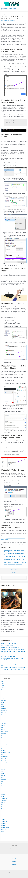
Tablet (2, 806)
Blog (2, 691)
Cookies (14, 863)
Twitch (2, 813)
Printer (2, 781)
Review (3, 792)
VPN (2, 817)
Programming (4, 785)
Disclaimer (14, 861)
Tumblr (2, 810)
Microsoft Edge (4, 756)
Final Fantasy (4, 719)
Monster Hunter (4, 760)
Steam (2, 804)
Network (3, 767)
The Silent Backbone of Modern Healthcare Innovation (13, 649)
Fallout (2, 716)
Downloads (3, 706)
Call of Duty (4, 696)
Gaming (3, 727)
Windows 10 (4, 821)
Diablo (2, 702)
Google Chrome (11, 20)
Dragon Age (4, 710)
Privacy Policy (14, 858)
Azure (2, 687)
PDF (2, 777)
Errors (2, 714)
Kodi (2, 748)
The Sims (3, 808)
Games (2, 725)
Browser (3, 693)
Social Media (4, 800)
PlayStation (3, 779)
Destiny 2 (3, 700)
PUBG (2, 788)
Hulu (2, 737)
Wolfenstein (4, 829)
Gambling (3, 723)
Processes (3, 783)
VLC (2, 815)
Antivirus (3, 685)
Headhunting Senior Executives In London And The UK (13, 661)
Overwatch (3, 775)
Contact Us (14, 864)
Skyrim (2, 796)
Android (3, 683)
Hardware (3, 733)
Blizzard (3, 689)
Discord (3, 704)
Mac (2, 754)
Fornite (2, 721)
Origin (2, 773)
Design (2, 698)
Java (2, 746)
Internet (3, 742)
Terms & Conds (14, 860)
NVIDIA (3, 769)
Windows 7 (3, 823)
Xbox (2, 833)
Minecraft (3, 758)
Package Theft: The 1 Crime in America (10, 647)
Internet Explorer (5, 744)
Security (3, 794)
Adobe (2, 681)
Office (2, 771)
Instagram (3, 739)
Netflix (2, 764)
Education (3, 712)
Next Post (14, 572)
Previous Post (14, 569)
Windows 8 (3, 825)
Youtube (3, 836)
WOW (2, 831)
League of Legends (5, 752)
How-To (3, 735)
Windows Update (5, 827)
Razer (2, 790)
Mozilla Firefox (4, 762)
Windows (3, 819)
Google (2, 729)
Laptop (2, 750)
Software (3, 802)
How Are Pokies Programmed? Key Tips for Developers (13, 667)
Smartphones (4, 798)
